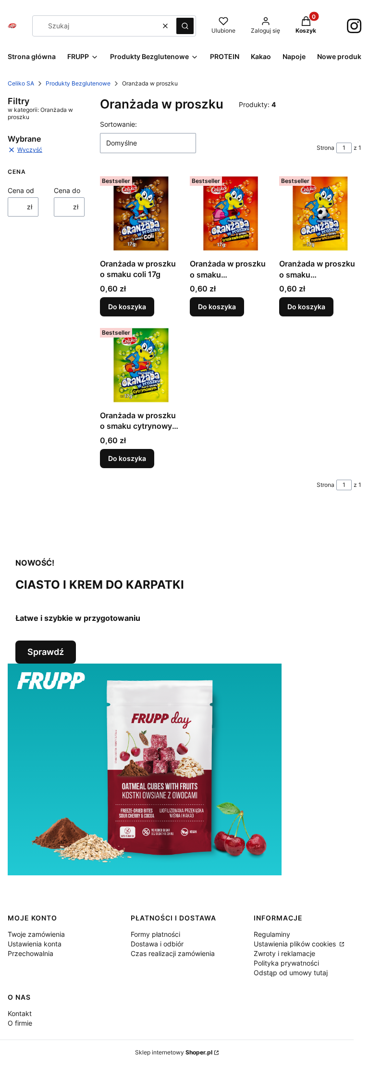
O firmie (20, 1023)
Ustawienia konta (35, 944)
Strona (325, 147)
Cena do (67, 190)
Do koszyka (127, 307)
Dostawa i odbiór (157, 944)
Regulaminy (272, 934)
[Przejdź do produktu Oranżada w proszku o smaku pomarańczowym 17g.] (320, 213)
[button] (185, 26)
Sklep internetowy (173, 1052)
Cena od (21, 190)
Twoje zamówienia (36, 934)
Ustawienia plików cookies (296, 944)
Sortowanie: (118, 124)
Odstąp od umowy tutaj (291, 972)
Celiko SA (21, 83)
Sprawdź (45, 652)
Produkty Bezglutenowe (78, 83)
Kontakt (20, 1013)
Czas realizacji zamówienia (173, 953)
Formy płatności (155, 934)
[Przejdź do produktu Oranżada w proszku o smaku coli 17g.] (141, 213)
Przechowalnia (30, 953)
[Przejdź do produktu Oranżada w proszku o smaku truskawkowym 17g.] (231, 213)
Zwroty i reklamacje (284, 953)
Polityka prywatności (286, 963)
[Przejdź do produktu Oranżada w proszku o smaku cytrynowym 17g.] (141, 365)
